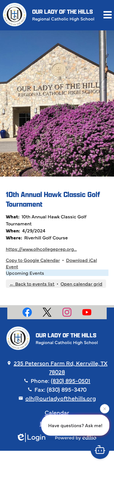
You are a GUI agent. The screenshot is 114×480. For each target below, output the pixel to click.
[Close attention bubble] (104, 408)
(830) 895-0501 (70, 380)
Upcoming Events (25, 273)
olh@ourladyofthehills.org (60, 398)
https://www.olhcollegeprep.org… (41, 249)
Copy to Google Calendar (33, 260)
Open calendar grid (81, 283)
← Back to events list (31, 283)
